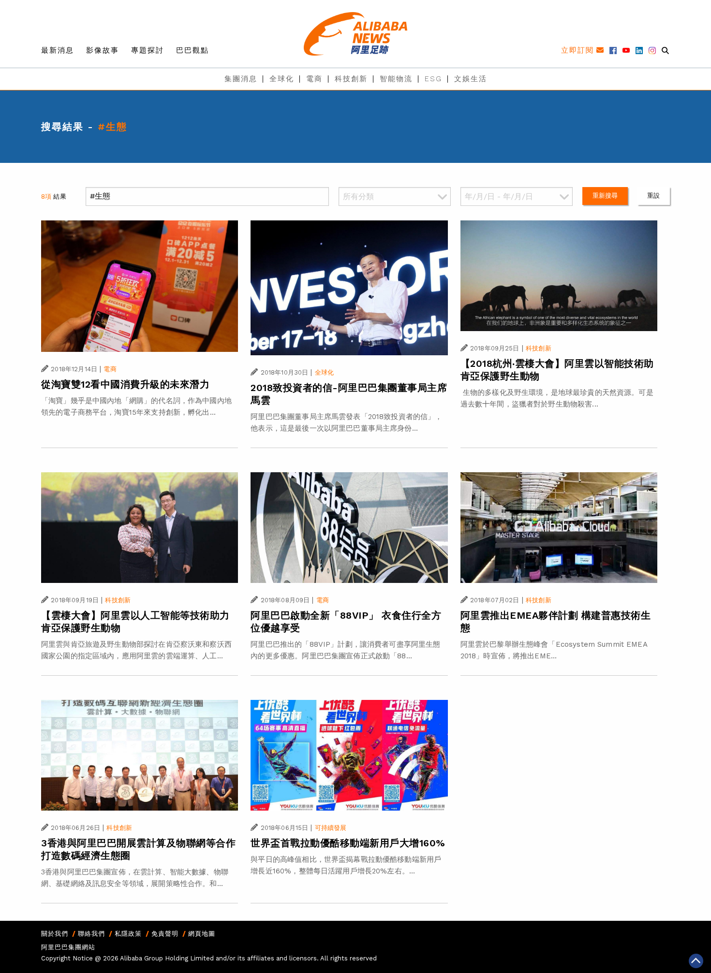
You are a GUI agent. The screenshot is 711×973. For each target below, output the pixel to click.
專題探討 (147, 50)
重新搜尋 (605, 195)
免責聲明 (164, 933)
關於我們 (54, 933)
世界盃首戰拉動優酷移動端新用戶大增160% (348, 843)
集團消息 (240, 78)
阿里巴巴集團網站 (68, 947)
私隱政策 (128, 933)
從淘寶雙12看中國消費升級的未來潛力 (125, 384)
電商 (314, 78)
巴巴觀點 (192, 50)
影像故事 (102, 50)
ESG (433, 78)
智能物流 (396, 78)
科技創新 (351, 78)
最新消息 (57, 50)
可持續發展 (331, 827)
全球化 (281, 78)
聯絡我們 (91, 933)
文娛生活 (470, 78)
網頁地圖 (201, 933)
